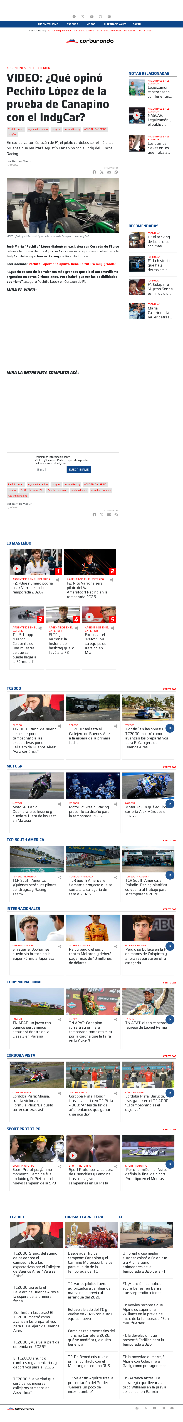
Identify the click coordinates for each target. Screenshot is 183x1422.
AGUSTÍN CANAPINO (32, 490)
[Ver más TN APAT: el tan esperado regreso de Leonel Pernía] (149, 1001)
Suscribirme (79, 469)
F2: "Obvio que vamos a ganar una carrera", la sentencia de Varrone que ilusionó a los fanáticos (100, 30)
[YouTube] (91, 16)
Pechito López (16, 129)
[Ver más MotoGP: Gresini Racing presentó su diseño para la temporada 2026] (93, 785)
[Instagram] (100, 16)
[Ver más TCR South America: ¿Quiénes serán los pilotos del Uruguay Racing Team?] (37, 859)
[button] (49, 24)
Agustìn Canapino (101, 490)
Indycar (56, 129)
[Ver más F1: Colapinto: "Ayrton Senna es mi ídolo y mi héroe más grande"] (137, 287)
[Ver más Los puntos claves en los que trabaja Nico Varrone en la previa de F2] (137, 143)
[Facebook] (74, 16)
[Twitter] (82, 16)
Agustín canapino (17, 496)
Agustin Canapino (57, 490)
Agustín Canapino (38, 129)
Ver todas (169, 689)
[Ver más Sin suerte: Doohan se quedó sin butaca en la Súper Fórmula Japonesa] (37, 928)
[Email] (109, 16)
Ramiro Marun (22, 161)
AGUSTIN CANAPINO (95, 129)
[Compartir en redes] (57, 580)
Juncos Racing (72, 129)
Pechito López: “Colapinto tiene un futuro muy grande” (72, 264)
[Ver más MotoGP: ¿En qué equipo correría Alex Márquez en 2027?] (149, 785)
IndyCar (12, 134)
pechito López (79, 490)
